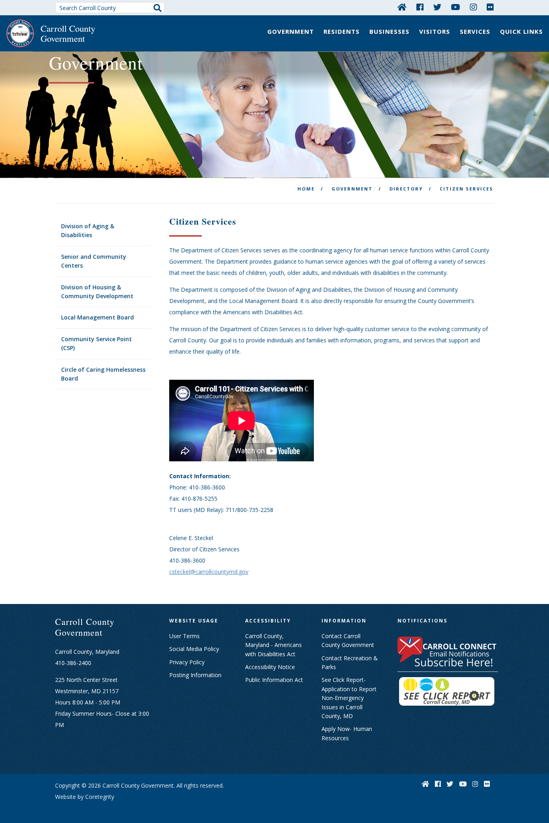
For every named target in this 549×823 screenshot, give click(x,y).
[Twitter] (437, 6)
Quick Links (521, 31)
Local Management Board (97, 317)
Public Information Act (274, 680)
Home (306, 189)
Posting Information (195, 675)
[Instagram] (473, 6)
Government (290, 31)
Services (475, 31)
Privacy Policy (187, 662)
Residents (342, 31)
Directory (406, 189)
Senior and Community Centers (93, 261)
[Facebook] (420, 6)
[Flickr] (490, 6)
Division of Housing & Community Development (97, 291)
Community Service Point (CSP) (96, 343)
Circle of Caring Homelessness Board (103, 374)
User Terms (184, 636)
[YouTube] (455, 6)
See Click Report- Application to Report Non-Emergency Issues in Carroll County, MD (349, 698)
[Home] (402, 6)
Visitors (434, 31)
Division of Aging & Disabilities (87, 230)
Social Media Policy (194, 649)
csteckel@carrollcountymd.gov (208, 571)
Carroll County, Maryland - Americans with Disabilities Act (273, 645)
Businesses (389, 31)
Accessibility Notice (270, 667)
